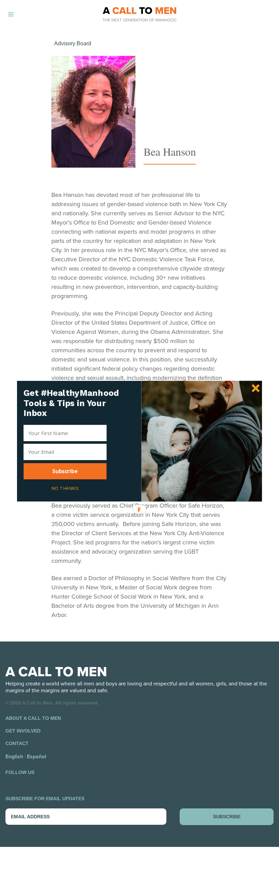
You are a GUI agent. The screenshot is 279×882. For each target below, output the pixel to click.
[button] (74, 403)
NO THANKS (64, 487)
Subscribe (65, 471)
